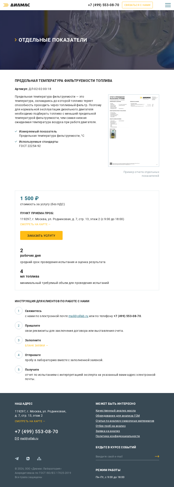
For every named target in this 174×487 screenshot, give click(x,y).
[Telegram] (17, 458)
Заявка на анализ (108, 431)
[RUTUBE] (27, 458)
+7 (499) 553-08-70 (103, 5)
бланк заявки (35, 345)
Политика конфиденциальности (118, 436)
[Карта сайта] (39, 458)
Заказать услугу (41, 235)
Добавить (157, 456)
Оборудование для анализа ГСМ (118, 415)
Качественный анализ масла (116, 410)
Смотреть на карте (34, 224)
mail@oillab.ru (78, 316)
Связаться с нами (137, 5)
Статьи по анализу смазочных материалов (125, 420)
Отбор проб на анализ (111, 425)
